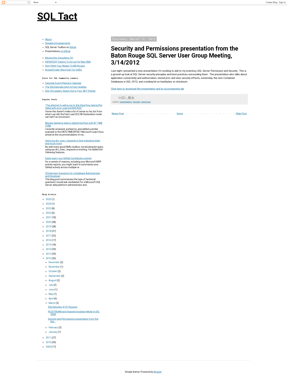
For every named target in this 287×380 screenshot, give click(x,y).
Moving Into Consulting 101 (59, 58)
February (53, 327)
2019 (49, 226)
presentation (126, 102)
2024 (49, 203)
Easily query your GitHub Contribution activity (68, 158)
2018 (49, 231)
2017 (49, 235)
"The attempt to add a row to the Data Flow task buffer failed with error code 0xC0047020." (73, 106)
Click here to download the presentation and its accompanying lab (147, 88)
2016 (49, 240)
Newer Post (118, 113)
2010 (49, 342)
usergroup (146, 102)
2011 (49, 337)
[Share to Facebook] (129, 97)
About (48, 39)
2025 (49, 199)
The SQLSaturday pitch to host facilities (66, 87)
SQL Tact (57, 16)
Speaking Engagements (57, 43)
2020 (49, 222)
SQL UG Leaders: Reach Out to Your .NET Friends (70, 91)
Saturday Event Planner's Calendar (63, 83)
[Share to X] (126, 97)
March (52, 303)
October (53, 271)
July (51, 285)
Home (180, 113)
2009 (49, 346)
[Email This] (120, 97)
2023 (49, 208)
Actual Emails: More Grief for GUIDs (63, 70)
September (55, 276)
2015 (49, 244)
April (51, 298)
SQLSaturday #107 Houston (62, 307)
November (54, 266)
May (51, 294)
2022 (49, 213)
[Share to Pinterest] (132, 97)
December (54, 262)
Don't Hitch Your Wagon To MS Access (65, 66)
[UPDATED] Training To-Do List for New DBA (68, 62)
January (53, 332)
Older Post (241, 113)
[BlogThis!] (123, 97)
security (136, 102)
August (53, 280)
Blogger (158, 372)
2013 (49, 253)
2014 (49, 249)
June (51, 289)
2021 (49, 217)
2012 (49, 258)
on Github (65, 51)
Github (72, 47)
